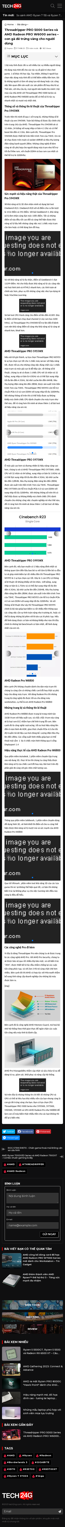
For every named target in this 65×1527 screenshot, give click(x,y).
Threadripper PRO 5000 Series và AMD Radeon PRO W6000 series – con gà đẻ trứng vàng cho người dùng (42, 1434)
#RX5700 (29, 1469)
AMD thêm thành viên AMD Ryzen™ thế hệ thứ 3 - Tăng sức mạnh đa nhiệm (41, 1277)
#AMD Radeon (16, 1171)
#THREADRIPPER (33, 1164)
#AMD (11, 1164)
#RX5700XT (49, 1469)
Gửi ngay (49, 1234)
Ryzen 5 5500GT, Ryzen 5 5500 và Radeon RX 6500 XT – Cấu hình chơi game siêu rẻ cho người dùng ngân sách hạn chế (41, 1351)
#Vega (40, 1476)
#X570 (11, 1469)
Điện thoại (32, 1304)
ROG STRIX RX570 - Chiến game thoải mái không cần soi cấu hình (35, 1149)
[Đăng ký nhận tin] (59, 1511)
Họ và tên (11, 1206)
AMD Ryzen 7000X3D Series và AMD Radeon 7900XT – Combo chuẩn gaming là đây (29, 1156)
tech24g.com (15, 1504)
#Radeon (45, 1455)
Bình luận (11, 1190)
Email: (9, 1219)
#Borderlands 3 (17, 1462)
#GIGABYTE (42, 1462)
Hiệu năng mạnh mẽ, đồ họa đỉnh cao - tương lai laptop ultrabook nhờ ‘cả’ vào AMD (40, 1396)
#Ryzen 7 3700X (17, 1476)
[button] (52, 6)
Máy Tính (32, 1316)
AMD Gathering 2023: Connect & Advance (43, 1368)
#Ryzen (27, 1455)
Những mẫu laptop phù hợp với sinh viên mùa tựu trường (42, 1411)
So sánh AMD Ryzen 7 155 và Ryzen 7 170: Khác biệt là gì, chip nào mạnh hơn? (38, 15)
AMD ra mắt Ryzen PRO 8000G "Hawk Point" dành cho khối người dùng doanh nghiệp (42, 1383)
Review (32, 1328)
